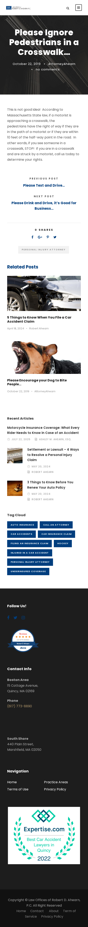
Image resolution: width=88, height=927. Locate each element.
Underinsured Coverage (28, 571)
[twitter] (15, 618)
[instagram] (23, 618)
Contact (37, 911)
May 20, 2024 (41, 466)
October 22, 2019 (27, 64)
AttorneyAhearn (62, 64)
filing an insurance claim (29, 543)
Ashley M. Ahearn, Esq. (55, 439)
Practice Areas (56, 782)
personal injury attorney (43, 249)
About (54, 911)
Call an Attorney (56, 524)
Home (12, 782)
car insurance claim (56, 534)
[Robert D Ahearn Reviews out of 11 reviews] (23, 651)
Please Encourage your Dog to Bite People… (37, 382)
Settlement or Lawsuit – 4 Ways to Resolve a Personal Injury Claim (53, 454)
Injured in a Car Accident (30, 552)
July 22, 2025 (21, 439)
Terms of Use (17, 789)
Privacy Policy (55, 789)
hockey (62, 543)
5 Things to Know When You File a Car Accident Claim (39, 319)
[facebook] (8, 618)
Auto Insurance (22, 524)
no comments (48, 69)
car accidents (21, 534)
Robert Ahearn (39, 328)
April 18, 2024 (15, 328)
